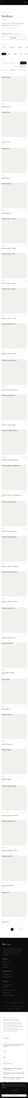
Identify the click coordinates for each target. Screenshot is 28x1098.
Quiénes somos (6, 962)
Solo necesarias (14, 1090)
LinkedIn (18, 1008)
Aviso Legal (7, 1006)
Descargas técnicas (7, 974)
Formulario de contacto (8, 995)
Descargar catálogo (7, 977)
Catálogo (9, 28)
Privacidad (15, 1006)
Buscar (23, 63)
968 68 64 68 (6, 993)
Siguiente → (21, 929)
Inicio (3, 28)
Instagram (10, 1008)
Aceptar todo (14, 1095)
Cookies (22, 1006)
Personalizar (14, 1092)
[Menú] (25, 2)
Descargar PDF (13, 37)
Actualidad (5, 967)
